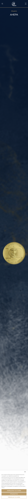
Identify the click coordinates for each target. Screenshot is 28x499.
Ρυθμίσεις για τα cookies (14, 497)
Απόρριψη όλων (14, 493)
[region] (14, 484)
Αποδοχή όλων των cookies (14, 490)
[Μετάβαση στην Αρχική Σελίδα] (14, 3)
